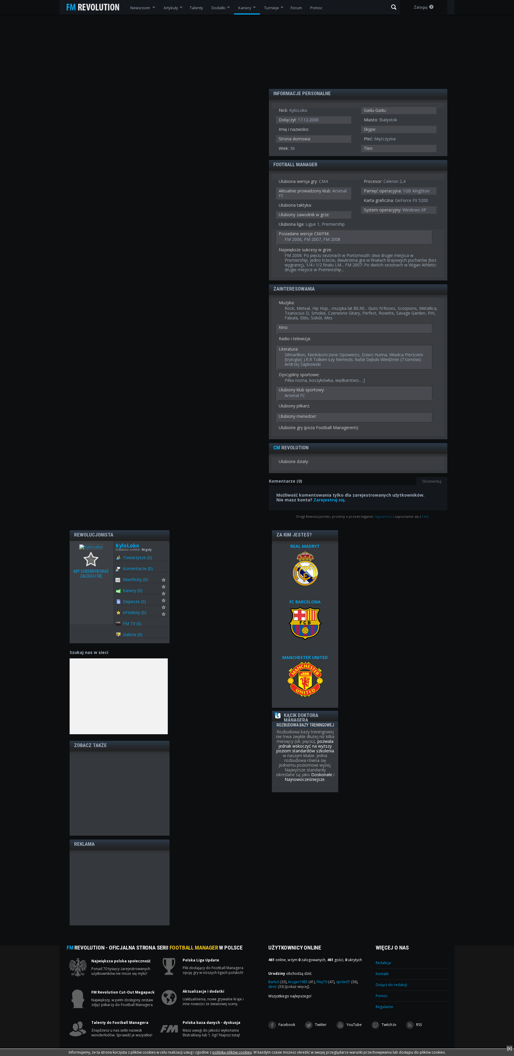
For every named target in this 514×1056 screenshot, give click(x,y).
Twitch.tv (388, 1024)
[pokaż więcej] (297, 986)
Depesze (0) (134, 601)
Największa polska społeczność (121, 961)
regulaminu (383, 516)
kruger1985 (301, 981)
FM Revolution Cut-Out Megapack (123, 992)
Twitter (320, 1024)
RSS (418, 1024)
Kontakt (382, 973)
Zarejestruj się (329, 500)
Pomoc (382, 995)
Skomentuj (431, 481)
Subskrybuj (167, 581)
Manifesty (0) (135, 579)
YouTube (354, 1024)
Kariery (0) (132, 590)
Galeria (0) (132, 634)
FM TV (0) (132, 623)
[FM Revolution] (96, 7)
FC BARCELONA (305, 602)
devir (276, 986)
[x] (509, 1048)
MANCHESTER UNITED (305, 657)
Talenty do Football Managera (119, 1022)
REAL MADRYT (305, 546)
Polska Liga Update (201, 960)
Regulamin (384, 1006)
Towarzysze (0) (137, 557)
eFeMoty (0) (134, 612)
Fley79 (325, 981)
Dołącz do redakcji (391, 984)
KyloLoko (127, 545)
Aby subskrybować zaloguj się (92, 559)
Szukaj (393, 7)
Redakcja (383, 962)
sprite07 (346, 981)
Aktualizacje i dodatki (203, 991)
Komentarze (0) (138, 568)
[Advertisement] (120, 793)
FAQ (425, 516)
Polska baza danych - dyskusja (211, 1022)
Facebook (286, 1024)
